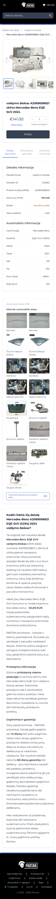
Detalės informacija (10, 152)
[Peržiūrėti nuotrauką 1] (9, 84)
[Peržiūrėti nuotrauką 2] (20, 84)
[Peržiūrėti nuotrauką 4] (42, 84)
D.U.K (30, 886)
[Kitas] (49, 58)
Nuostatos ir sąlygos (19, 882)
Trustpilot (12, 886)
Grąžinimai (14, 878)
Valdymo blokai (32, 30)
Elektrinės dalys (10, 30)
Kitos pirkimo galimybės (27, 152)
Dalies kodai (35, 878)
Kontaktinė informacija (45, 152)
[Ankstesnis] (6, 58)
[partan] (28, 865)
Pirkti (28, 134)
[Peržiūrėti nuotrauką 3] (31, 84)
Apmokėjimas (14, 873)
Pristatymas (37, 873)
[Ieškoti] (50, 15)
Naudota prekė (42, 205)
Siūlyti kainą (16, 125)
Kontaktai (46, 886)
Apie (41, 882)
